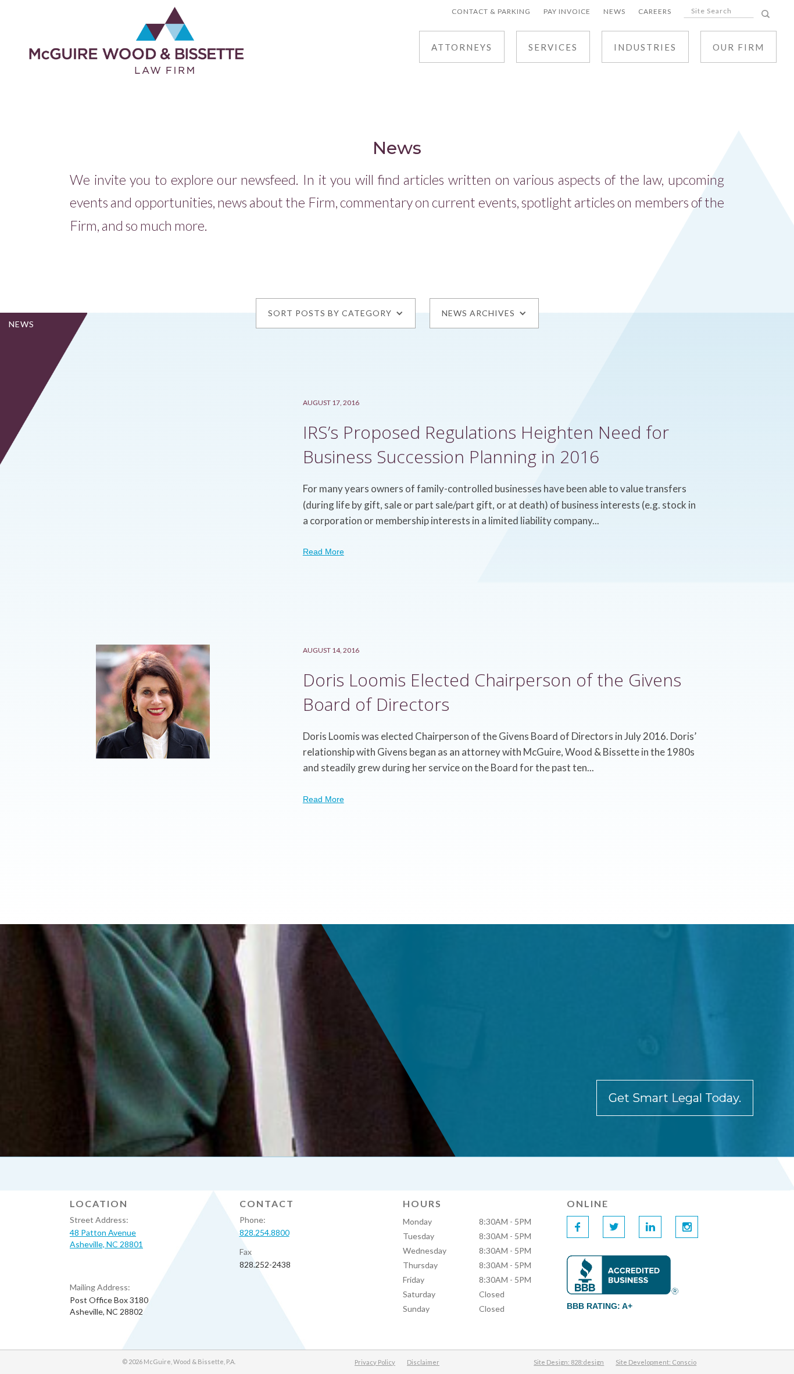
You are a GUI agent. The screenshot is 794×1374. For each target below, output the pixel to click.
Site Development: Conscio (656, 1362)
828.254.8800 (264, 1232)
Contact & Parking (491, 11)
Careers (654, 11)
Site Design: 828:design (569, 1362)
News (614, 11)
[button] (553, 47)
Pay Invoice (567, 11)
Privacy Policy (375, 1362)
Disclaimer (423, 1362)
